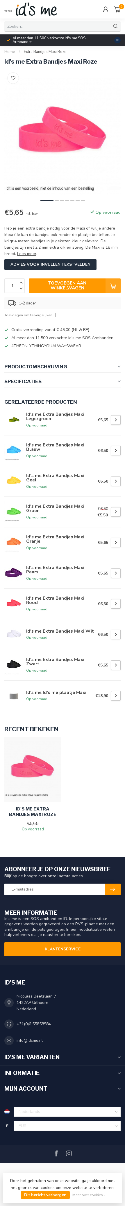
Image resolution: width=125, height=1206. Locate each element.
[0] (117, 9)
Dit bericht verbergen (45, 1195)
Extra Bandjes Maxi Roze (45, 51)
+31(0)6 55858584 (34, 1024)
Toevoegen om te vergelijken (28, 315)
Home (9, 51)
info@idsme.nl (30, 1040)
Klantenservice (63, 949)
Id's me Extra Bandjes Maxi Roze (32, 811)
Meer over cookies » (89, 1194)
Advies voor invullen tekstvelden (50, 264)
